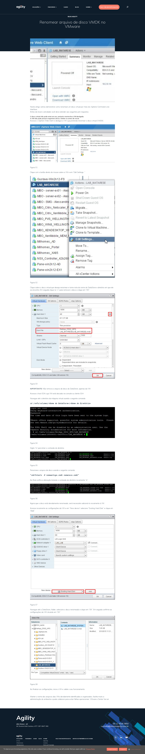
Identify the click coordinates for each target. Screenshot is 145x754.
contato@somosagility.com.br (115, 726)
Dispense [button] (123, 749)
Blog (77, 7)
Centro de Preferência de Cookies (82, 738)
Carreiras (45, 743)
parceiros (51, 7)
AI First (18, 740)
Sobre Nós (45, 740)
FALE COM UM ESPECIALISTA (109, 7)
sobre (88, 7)
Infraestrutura (19, 743)
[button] (134, 749)
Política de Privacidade (48, 745)
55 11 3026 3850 (121, 723)
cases (66, 7)
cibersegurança (20, 745)
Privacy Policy (90, 749)
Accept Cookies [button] (112, 749)
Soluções (35, 7)
